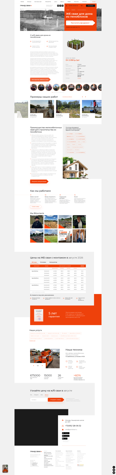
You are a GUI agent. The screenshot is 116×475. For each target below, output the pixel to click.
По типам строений (48, 453)
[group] (33, 87)
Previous (82, 96)
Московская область (48, 464)
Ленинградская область (48, 465)
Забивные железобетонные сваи (48, 456)
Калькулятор (48, 1)
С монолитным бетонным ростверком (70, 455)
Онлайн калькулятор (48, 458)
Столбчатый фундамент (70, 462)
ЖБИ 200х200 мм (69, 467)
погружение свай (45, 335)
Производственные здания (59, 466)
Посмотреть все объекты (67, 96)
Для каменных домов (58, 452)
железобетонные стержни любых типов (68, 335)
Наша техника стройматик (81, 453)
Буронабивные (68, 461)
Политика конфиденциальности (34, 466)
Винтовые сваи (68, 458)
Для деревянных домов (59, 453)
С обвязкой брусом (69, 452)
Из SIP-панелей (58, 457)
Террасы (56, 463)
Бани (56, 458)
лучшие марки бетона (59, 338)
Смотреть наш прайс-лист (72, 27)
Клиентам (46, 460)
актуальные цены (54, 335)
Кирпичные (57, 456)
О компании (79, 452)
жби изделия (64, 333)
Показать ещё (32, 340)
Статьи (78, 462)
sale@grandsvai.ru (71, 429)
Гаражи (56, 462)
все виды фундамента (48, 338)
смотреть (79, 78)
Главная (22, 1)
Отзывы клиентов (80, 456)
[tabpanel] (45, 358)
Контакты (84, 1)
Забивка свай (79, 461)
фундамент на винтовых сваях (53, 333)
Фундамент (73, 9)
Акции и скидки (47, 461)
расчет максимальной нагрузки (72, 338)
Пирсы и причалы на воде (59, 461)
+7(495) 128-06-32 (73, 5)
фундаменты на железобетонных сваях (37, 333)
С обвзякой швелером (69, 453)
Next (85, 96)
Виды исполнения (47, 452)
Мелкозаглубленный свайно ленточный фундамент (70, 460)
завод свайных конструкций (75, 333)
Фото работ (46, 462)
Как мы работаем (80, 458)
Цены (45, 457)
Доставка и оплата (80, 457)
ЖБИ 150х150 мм (68, 466)
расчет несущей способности (36, 338)
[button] (53, 92)
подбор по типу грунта (34, 335)
